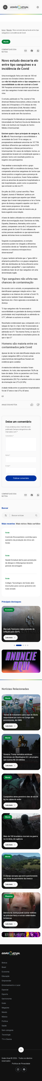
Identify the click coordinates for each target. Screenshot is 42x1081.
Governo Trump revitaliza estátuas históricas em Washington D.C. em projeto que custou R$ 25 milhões (20, 757)
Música (4, 1017)
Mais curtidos (33, 524)
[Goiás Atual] (19, 7)
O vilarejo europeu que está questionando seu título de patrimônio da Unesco (20, 877)
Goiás (7, 533)
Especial (5, 990)
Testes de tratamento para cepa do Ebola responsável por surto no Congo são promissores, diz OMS (20, 717)
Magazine (8, 896)
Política (5, 1021)
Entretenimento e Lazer (11, 985)
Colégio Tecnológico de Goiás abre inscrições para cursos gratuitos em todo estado (20, 586)
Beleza (4, 963)
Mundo (9, 30)
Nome (7, 455)
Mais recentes (8, 524)
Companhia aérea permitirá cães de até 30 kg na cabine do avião (20, 798)
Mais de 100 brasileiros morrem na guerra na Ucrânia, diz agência (20, 837)
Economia (9, 610)
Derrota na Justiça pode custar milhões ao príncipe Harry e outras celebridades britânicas (19, 915)
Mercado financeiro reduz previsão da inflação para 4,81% (18, 630)
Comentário (9, 436)
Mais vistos (21, 524)
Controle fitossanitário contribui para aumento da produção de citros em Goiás (21, 540)
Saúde (4, 1026)
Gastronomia (7, 999)
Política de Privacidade (21, 1064)
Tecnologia (6, 1035)
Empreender (6, 981)
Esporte (5, 994)
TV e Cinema (7, 1039)
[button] (14, 645)
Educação (5, 976)
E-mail (7, 466)
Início (3, 30)
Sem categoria (7, 1030)
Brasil (4, 967)
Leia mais (9, 637)
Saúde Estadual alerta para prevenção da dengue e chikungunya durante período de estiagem (20, 563)
